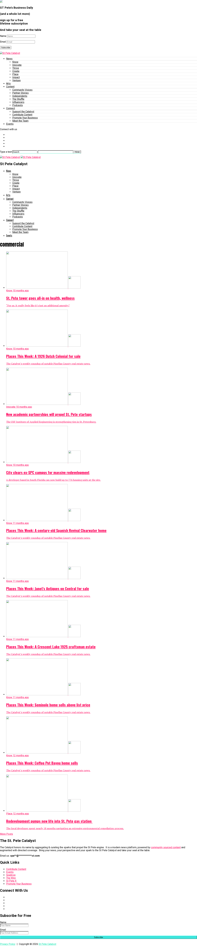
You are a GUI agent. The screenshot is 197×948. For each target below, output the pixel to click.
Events (10, 123)
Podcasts (17, 105)
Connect (10, 108)
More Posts (6, 834)
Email (3, 41)
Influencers (18, 102)
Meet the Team (20, 120)
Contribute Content (22, 114)
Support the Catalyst (23, 111)
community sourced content (166, 847)
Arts (8, 83)
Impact (16, 77)
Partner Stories (20, 92)
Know (15, 61)
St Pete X (11, 880)
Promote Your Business (25, 117)
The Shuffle (18, 99)
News (9, 58)
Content (10, 86)
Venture (16, 80)
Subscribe (5, 47)
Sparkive (11, 875)
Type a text (6, 151)
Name (3, 36)
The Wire (11, 877)
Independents (19, 96)
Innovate (17, 65)
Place (15, 74)
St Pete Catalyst (47, 944)
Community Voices (22, 89)
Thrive (15, 68)
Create (15, 71)
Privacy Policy (7, 944)
